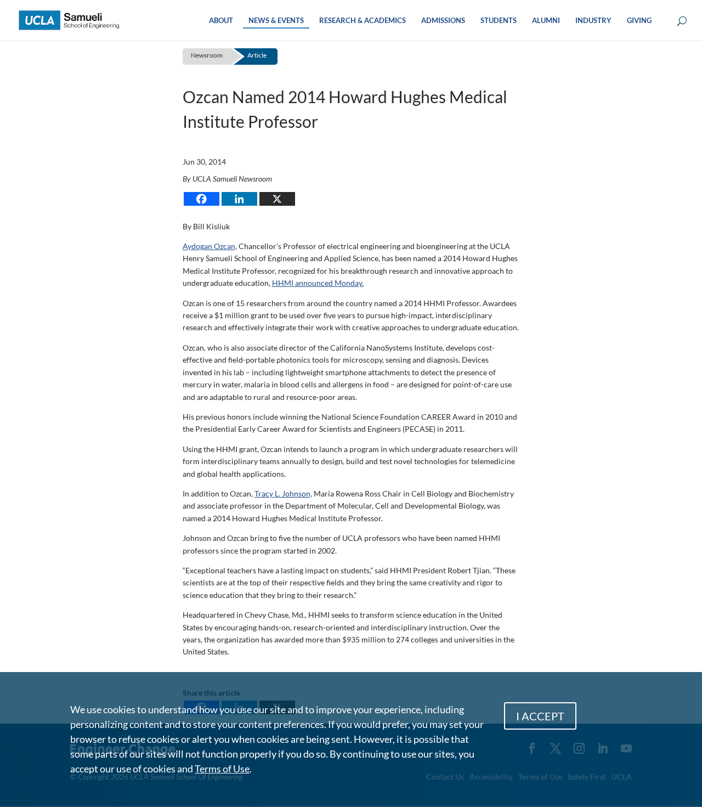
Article (257, 55)
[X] (277, 199)
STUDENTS (498, 20)
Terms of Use (222, 769)
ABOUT (221, 20)
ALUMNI (546, 20)
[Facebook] (201, 199)
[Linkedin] (239, 199)
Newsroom (207, 55)
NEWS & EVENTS (276, 20)
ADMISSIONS (443, 20)
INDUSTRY (593, 20)
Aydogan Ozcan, (210, 246)
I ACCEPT (540, 716)
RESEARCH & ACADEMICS (362, 20)
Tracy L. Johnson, (283, 493)
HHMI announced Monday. (318, 282)
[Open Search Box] (681, 22)
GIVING (639, 20)
